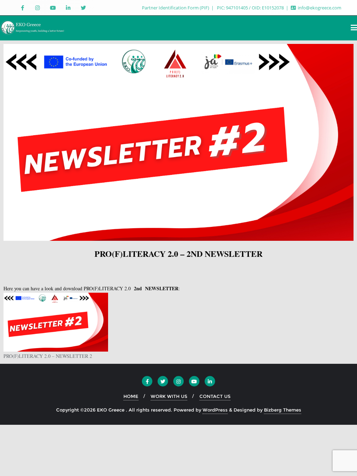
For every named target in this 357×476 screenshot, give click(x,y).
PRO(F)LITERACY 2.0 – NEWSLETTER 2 (47, 356)
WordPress (215, 410)
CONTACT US (214, 396)
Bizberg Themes (282, 410)
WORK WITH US (169, 396)
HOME (130, 396)
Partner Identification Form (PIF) (176, 8)
